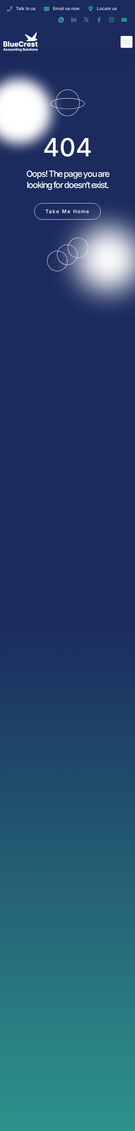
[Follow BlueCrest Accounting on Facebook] (99, 20)
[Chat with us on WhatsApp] (62, 20)
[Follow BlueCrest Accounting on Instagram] (112, 20)
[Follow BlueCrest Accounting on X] (87, 19)
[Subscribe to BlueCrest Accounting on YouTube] (125, 20)
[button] (126, 42)
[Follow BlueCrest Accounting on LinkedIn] (74, 20)
